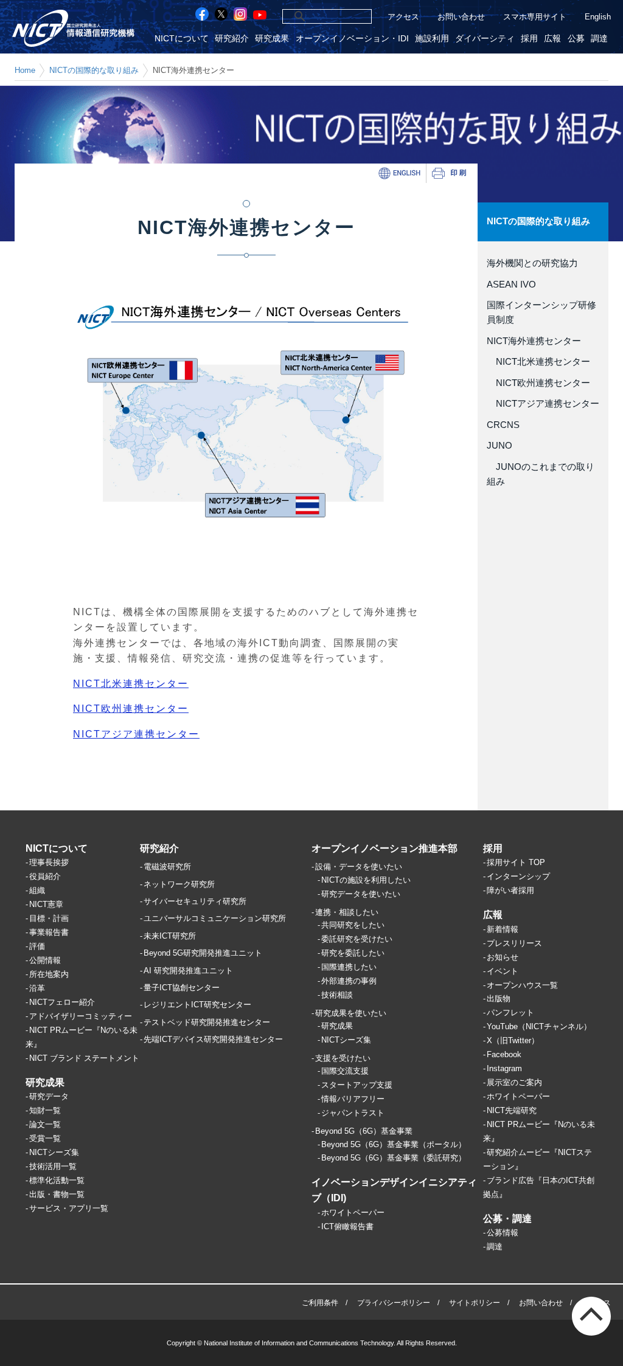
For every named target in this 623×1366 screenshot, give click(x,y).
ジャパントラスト (353, 1112)
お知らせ (502, 957)
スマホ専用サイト (534, 16)
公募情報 (502, 1232)
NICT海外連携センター (534, 341)
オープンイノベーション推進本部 (385, 848)
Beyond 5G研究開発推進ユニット (203, 952)
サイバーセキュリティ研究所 (195, 901)
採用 (529, 38)
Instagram (504, 1068)
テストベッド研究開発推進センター (207, 1022)
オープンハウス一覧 (522, 985)
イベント (502, 971)
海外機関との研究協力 (532, 263)
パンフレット (510, 1012)
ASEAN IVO (511, 284)
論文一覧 (45, 1124)
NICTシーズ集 (54, 1152)
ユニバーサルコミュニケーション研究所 (215, 918)
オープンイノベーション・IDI (352, 38)
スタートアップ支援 (356, 1084)
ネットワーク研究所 (179, 884)
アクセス (403, 16)
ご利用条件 (320, 1303)
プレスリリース (514, 943)
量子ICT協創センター (182, 987)
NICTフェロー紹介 (62, 1002)
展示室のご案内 (514, 1082)
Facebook (504, 1054)
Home (25, 70)
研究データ (49, 1096)
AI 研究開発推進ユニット (188, 970)
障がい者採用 (510, 890)
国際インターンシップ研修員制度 (541, 312)
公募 (576, 38)
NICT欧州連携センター (538, 383)
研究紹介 (232, 38)
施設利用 (432, 38)
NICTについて (182, 38)
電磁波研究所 (167, 866)
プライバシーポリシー (393, 1303)
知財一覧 (45, 1110)
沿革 (37, 988)
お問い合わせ (461, 16)
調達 (599, 38)
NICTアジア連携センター (543, 404)
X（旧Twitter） (513, 1040)
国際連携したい (349, 966)
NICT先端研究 (512, 1110)
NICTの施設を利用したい (366, 880)
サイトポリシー (474, 1303)
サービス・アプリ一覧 (68, 1208)
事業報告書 (49, 932)
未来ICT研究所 (170, 935)
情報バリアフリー (353, 1098)
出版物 (498, 998)
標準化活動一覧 (57, 1180)
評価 (37, 946)
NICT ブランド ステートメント (84, 1058)
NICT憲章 (46, 904)
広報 (552, 38)
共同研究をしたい (353, 925)
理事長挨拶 (49, 862)
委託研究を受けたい (356, 938)
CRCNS (503, 425)
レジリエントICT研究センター (197, 1004)
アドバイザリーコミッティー (80, 1016)
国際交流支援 (345, 1070)
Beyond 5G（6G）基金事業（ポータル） (393, 1144)
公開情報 (45, 960)
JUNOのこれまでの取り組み (540, 474)
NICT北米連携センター (538, 362)
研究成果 (272, 38)
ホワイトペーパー (353, 1212)
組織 (37, 890)
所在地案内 (49, 974)
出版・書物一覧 (57, 1194)
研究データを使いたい (360, 894)
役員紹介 (45, 876)
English (598, 16)
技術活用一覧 (53, 1166)
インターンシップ (518, 876)
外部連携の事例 (349, 980)
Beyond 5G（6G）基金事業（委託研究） (393, 1157)
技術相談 (337, 994)
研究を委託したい (353, 952)
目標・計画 (49, 918)
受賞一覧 (45, 1138)
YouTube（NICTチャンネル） (539, 1026)
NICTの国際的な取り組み (94, 70)
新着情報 (502, 929)
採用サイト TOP (516, 862)
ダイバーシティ (485, 38)
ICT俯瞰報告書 (347, 1226)
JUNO (499, 445)
